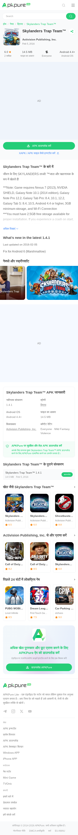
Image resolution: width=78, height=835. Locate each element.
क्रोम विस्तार (9, 734)
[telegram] (5, 711)
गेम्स (12, 23)
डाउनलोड (67, 474)
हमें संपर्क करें (9, 814)
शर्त (49, 831)
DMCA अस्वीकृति (36, 831)
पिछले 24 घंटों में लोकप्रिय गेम (21, 579)
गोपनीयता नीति (19, 831)
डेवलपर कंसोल (10, 802)
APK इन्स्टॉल (9, 728)
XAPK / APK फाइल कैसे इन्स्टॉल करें (37, 153)
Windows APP (11, 752)
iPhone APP (10, 758)
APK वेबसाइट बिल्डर (13, 746)
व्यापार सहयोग (9, 808)
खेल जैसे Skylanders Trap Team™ (28, 487)
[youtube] (30, 711)
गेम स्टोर (7, 771)
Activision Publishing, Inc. (39, 39)
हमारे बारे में (8, 796)
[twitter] (21, 711)
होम (4, 23)
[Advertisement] (39, 101)
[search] (71, 16)
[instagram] (13, 711)
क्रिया (20, 23)
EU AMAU (60, 831)
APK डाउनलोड (10, 740)
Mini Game (9, 777)
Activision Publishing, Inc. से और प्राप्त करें (35, 535)
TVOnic (7, 783)
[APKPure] (16, 5)
